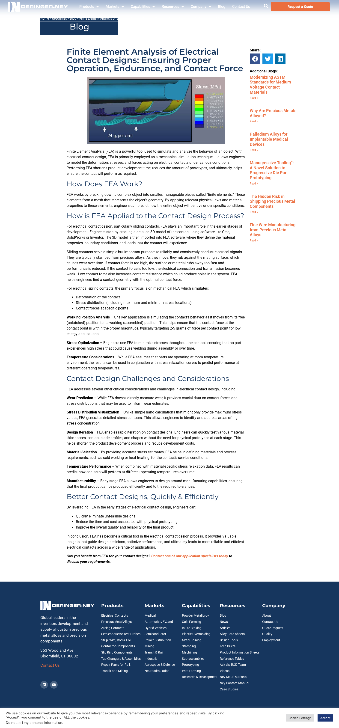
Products (86, 6)
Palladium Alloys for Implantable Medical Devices (269, 139)
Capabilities (140, 6)
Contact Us (241, 6)
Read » (254, 97)
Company (198, 6)
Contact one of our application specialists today (189, 556)
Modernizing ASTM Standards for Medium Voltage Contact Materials (270, 85)
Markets (112, 6)
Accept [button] (325, 718)
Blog (221, 6)
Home (44, 18)
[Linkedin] (44, 685)
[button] (255, 58)
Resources (170, 6)
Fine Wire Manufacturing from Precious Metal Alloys (272, 229)
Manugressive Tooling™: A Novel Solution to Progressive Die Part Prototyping (272, 170)
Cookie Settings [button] (299, 718)
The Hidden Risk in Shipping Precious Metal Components (272, 201)
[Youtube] (54, 685)
